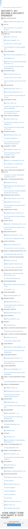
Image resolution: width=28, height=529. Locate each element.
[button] (1, 1)
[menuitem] (1, 3)
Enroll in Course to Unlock (14, 525)
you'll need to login (20, 523)
